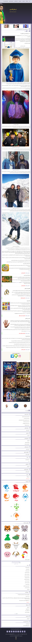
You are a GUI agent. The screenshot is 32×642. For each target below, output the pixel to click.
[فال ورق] (9, 395)
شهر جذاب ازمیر (27, 596)
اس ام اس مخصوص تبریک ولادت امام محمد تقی (24, 420)
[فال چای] (23, 395)
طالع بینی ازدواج (25, 295)
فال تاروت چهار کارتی (27, 575)
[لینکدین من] (7, 631)
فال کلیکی (28, 466)
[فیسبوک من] (20, 631)
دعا (28, 461)
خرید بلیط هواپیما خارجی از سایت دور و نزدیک (24, 600)
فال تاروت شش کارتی (26, 579)
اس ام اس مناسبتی (11, 1)
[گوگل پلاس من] (11, 631)
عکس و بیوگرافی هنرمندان (26, 625)
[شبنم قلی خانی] (6, 26)
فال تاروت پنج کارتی (27, 577)
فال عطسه (28, 618)
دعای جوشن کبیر (27, 459)
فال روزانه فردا (27, 623)
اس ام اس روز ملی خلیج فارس (26, 423)
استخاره (29, 270)
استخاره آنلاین (16, 1)
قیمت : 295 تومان (16, 562)
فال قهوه (28, 440)
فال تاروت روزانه (27, 567)
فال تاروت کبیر (27, 569)
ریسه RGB (28, 476)
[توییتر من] (14, 631)
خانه (29, 1)
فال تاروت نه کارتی (27, 581)
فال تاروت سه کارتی (27, 574)
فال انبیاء (28, 435)
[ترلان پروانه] (16, 26)
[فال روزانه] (9, 368)
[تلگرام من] (22, 631)
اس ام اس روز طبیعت (27, 425)
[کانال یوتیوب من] (9, 631)
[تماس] (16, 631)
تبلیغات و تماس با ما (5, 1)
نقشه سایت (11, 635)
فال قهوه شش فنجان (27, 444)
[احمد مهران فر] (25, 26)
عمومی (25, 410)
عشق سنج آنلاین (27, 471)
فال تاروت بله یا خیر (27, 587)
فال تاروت (23, 1)
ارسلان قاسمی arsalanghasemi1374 (22, 29)
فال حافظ (27, 1)
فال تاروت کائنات (27, 570)
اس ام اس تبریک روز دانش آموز (25, 416)
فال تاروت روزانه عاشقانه (26, 586)
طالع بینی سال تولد (27, 559)
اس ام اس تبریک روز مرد (26, 418)
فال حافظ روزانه (17, 282)
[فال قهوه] (23, 381)
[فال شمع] (9, 381)
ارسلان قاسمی (13, 9)
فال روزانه (20, 1)
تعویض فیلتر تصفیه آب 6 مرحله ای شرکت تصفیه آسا (23, 594)
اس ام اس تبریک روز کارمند (26, 421)
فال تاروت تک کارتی (27, 572)
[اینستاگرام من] (18, 631)
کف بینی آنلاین (27, 331)
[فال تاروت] (23, 368)
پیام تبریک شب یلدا (27, 612)
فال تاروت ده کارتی (27, 582)
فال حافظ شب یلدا (27, 610)
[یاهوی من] (25, 631)
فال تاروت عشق (27, 584)
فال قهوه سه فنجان (27, 442)
